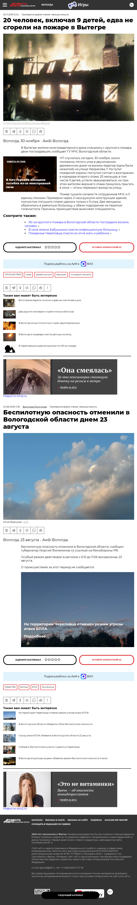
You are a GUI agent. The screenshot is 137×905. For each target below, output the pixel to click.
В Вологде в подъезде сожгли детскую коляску (45, 334)
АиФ (25, 522)
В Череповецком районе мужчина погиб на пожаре (47, 345)
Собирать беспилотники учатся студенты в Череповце (49, 747)
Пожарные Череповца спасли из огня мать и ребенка (69, 233)
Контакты (37, 820)
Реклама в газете (55, 820)
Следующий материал (70, 895)
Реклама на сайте (78, 820)
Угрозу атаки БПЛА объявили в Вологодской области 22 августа (55, 735)
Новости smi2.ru (15, 396)
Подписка (96, 820)
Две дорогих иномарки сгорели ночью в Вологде (46, 311)
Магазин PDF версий (116, 820)
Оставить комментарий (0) (106, 247)
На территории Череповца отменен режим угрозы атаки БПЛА (73, 626)
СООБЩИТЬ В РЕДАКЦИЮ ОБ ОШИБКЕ (51, 824)
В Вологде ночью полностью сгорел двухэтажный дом (49, 323)
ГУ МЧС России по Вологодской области (26, 123)
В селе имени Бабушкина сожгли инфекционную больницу (73, 229)
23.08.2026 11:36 (11, 406)
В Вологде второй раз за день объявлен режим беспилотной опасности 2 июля (63, 758)
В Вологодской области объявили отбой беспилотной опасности (55, 724)
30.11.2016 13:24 (11, 14)
